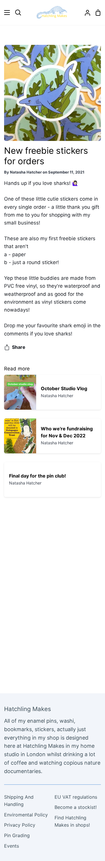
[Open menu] (5, 12)
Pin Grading (17, 835)
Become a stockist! (76, 807)
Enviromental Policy (26, 815)
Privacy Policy (19, 825)
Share (18, 347)
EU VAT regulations (76, 797)
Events (11, 846)
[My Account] (85, 12)
